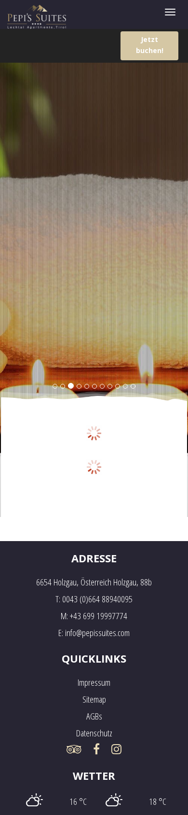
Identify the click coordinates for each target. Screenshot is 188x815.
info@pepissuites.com (97, 632)
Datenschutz (94, 733)
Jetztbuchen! (149, 45)
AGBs (94, 716)
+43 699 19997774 (98, 616)
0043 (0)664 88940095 (97, 599)
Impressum (94, 682)
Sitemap (94, 699)
